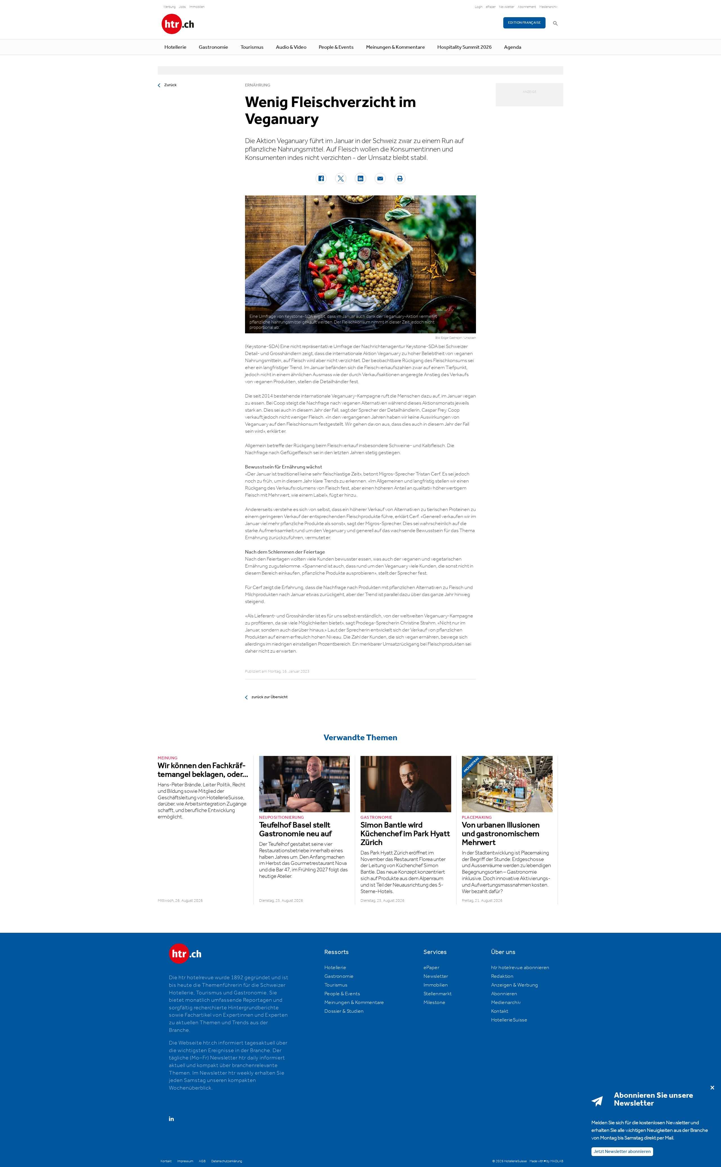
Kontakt (499, 1011)
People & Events (336, 47)
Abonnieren (504, 994)
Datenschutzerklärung (226, 1161)
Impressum (185, 1161)
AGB (202, 1161)
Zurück (170, 85)
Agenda (512, 47)
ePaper (491, 7)
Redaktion (502, 976)
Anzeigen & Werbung (514, 985)
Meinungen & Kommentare (395, 47)
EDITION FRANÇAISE (524, 22)
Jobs (182, 7)
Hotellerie (175, 47)
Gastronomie (213, 47)
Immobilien (196, 7)
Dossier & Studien (344, 1011)
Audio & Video (291, 47)
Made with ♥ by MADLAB (546, 1161)
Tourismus (252, 47)
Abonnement (527, 7)
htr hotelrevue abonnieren (520, 968)
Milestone (435, 1003)
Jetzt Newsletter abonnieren (622, 1151)
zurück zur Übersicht (270, 697)
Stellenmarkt (438, 994)
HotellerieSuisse (509, 1020)
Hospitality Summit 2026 (464, 47)
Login (478, 7)
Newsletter (506, 7)
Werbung (169, 7)
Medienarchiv (548, 7)
